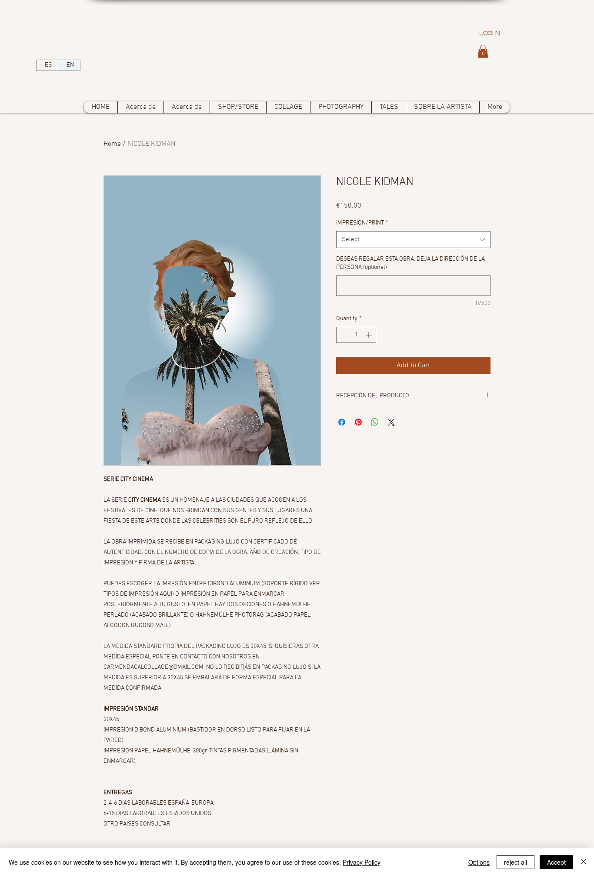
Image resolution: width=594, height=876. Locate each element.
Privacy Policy (361, 862)
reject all (515, 862)
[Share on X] (391, 422)
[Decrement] (342, 334)
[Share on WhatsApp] (375, 422)
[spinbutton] (356, 334)
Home (112, 144)
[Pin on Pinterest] (358, 422)
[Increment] (369, 334)
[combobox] (413, 239)
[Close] (583, 862)
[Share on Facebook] (342, 422)
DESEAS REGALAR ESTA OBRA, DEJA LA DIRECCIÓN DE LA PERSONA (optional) (410, 263)
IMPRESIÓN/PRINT (362, 223)
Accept (556, 862)
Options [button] (479, 862)
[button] (482, 51)
